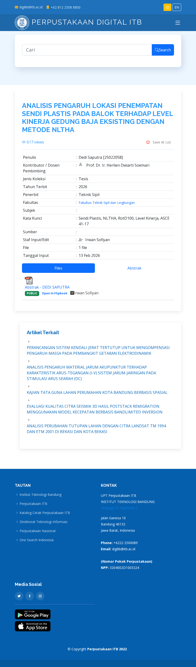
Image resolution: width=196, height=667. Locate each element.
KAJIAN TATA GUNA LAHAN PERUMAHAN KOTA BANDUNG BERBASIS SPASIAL (97, 392)
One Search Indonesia (37, 540)
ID (167, 7)
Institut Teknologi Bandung (40, 494)
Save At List (161, 142)
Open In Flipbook (54, 293)
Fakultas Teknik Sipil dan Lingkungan (107, 202)
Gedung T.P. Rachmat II (119, 508)
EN (176, 7)
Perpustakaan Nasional (37, 531)
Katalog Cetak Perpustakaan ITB (45, 512)
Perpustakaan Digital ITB (85, 22)
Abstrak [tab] (134, 268)
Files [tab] (58, 268)
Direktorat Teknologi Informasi (43, 522)
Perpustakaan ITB (33, 503)
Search (165, 50)
